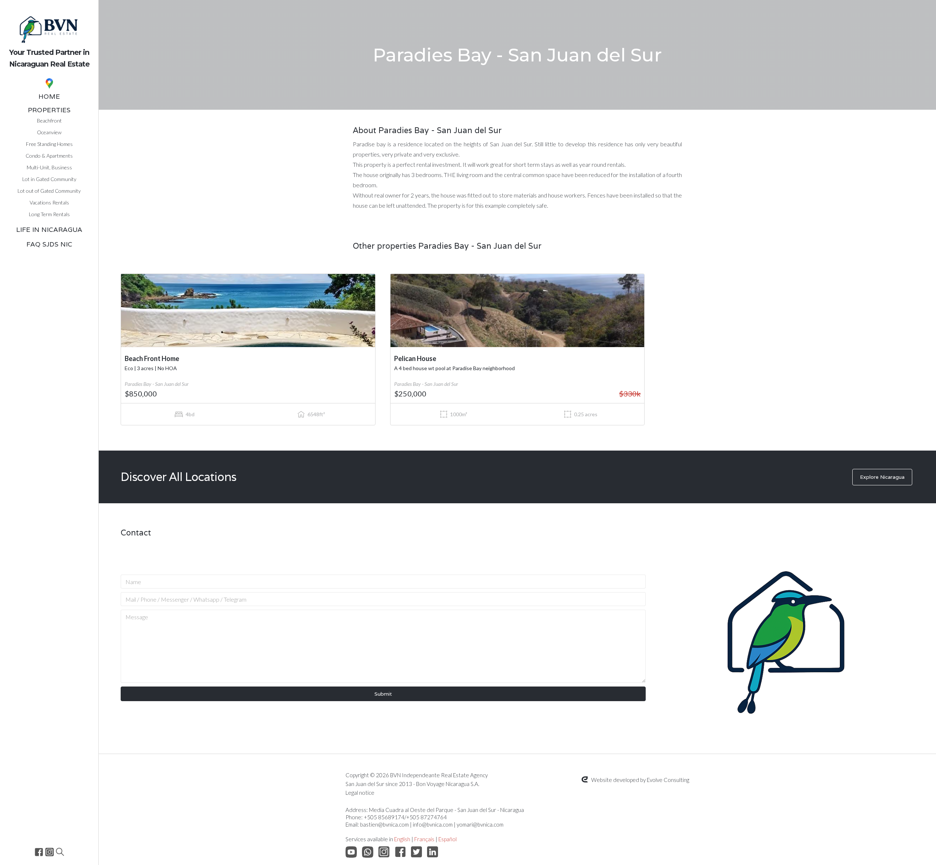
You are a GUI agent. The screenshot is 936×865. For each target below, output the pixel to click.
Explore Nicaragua (882, 477)
